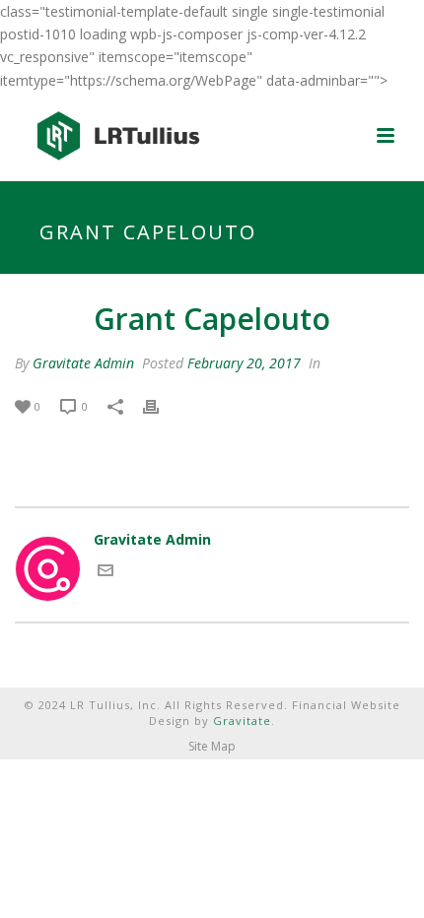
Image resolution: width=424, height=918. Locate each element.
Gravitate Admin (83, 363)
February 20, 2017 (244, 363)
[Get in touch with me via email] (105, 572)
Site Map (212, 746)
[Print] (160, 405)
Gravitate (242, 720)
